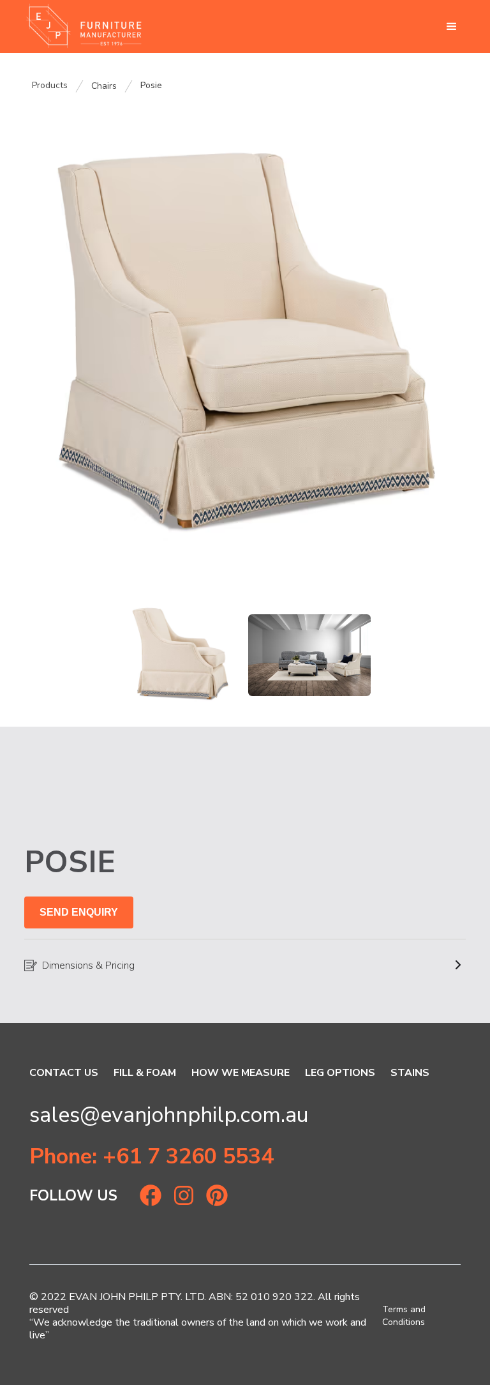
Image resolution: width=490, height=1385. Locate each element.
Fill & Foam (145, 1072)
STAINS (409, 1072)
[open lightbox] (245, 338)
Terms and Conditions (404, 1315)
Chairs (104, 86)
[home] (83, 26)
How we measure (240, 1072)
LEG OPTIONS (340, 1072)
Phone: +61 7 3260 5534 (151, 1156)
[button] (451, 26)
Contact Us (63, 1072)
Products (50, 85)
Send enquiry (79, 912)
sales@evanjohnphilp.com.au (169, 1115)
